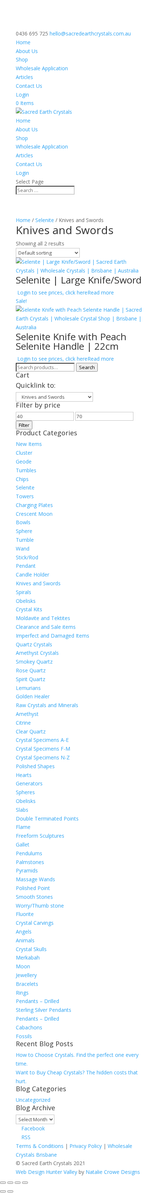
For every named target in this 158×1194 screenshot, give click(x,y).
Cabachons (29, 1027)
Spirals (23, 592)
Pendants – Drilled (37, 1001)
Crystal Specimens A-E (42, 739)
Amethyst (27, 713)
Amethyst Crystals (37, 652)
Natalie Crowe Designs (113, 1171)
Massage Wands (35, 879)
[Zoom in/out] (3, 1183)
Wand (22, 548)
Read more (100, 292)
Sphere (24, 530)
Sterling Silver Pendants (43, 1009)
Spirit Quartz (30, 679)
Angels (24, 931)
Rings (22, 992)
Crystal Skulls (31, 949)
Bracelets (27, 983)
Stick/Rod (27, 557)
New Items (29, 443)
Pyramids (27, 870)
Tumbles (26, 470)
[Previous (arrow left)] (3, 1191)
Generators (29, 783)
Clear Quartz (31, 731)
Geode (24, 461)
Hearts (24, 774)
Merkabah (28, 957)
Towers (25, 496)
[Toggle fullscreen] (10, 1183)
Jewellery (26, 975)
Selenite (44, 220)
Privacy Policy (85, 1145)
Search (87, 367)
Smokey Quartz (34, 661)
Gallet (22, 844)
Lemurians (28, 687)
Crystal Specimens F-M (43, 748)
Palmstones (30, 862)
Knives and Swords (38, 583)
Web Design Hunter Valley (47, 1171)
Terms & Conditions (40, 1145)
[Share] (18, 1183)
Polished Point (33, 888)
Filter (24, 425)
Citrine (23, 722)
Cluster (24, 452)
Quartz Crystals (34, 644)
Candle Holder (32, 574)
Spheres (25, 792)
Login (22, 94)
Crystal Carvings (35, 922)
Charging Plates (34, 505)
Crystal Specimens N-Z (43, 757)
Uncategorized (33, 1099)
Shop (22, 59)
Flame (23, 826)
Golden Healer (33, 696)
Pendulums (29, 853)
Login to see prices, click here (52, 292)
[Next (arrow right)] (10, 1191)
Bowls (23, 522)
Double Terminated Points (47, 818)
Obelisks (26, 600)
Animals (25, 940)
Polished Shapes (35, 766)
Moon (23, 966)
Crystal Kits (29, 609)
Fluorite (25, 913)
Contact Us (29, 85)
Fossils (24, 1036)
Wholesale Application (42, 68)
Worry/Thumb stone (40, 905)
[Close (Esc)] (25, 1183)
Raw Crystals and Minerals (47, 705)
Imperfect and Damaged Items (52, 635)
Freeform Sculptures (40, 835)
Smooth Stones (34, 896)
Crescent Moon (34, 513)
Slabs (22, 809)
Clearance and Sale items (46, 626)
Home (23, 42)
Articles (24, 77)
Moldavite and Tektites (43, 618)
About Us (27, 51)
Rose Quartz (31, 670)
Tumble (25, 539)
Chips (22, 479)
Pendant (26, 565)
